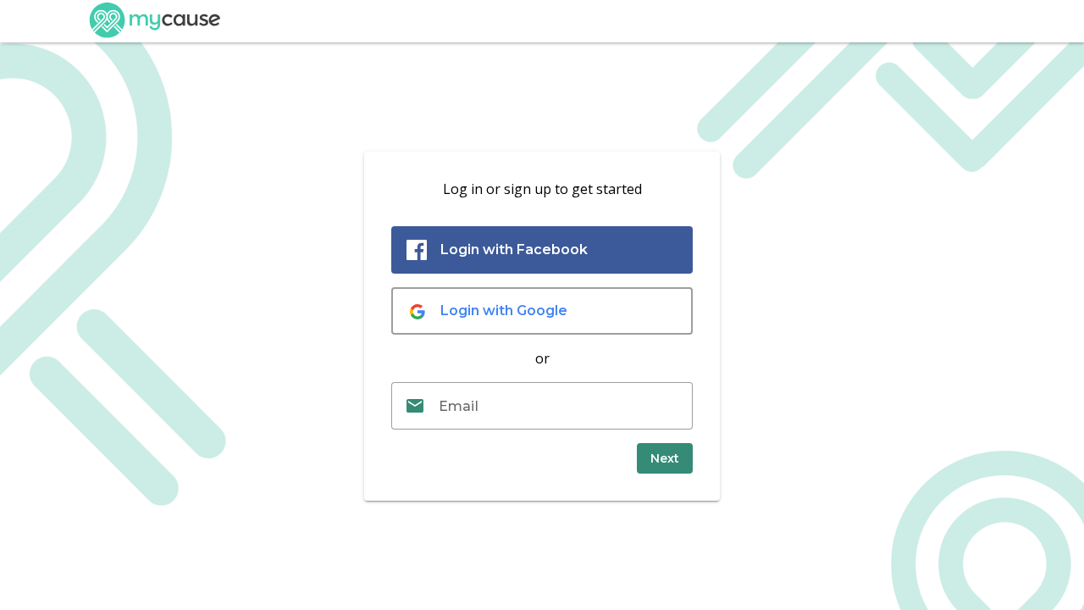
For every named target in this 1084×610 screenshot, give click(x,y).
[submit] (665, 458)
